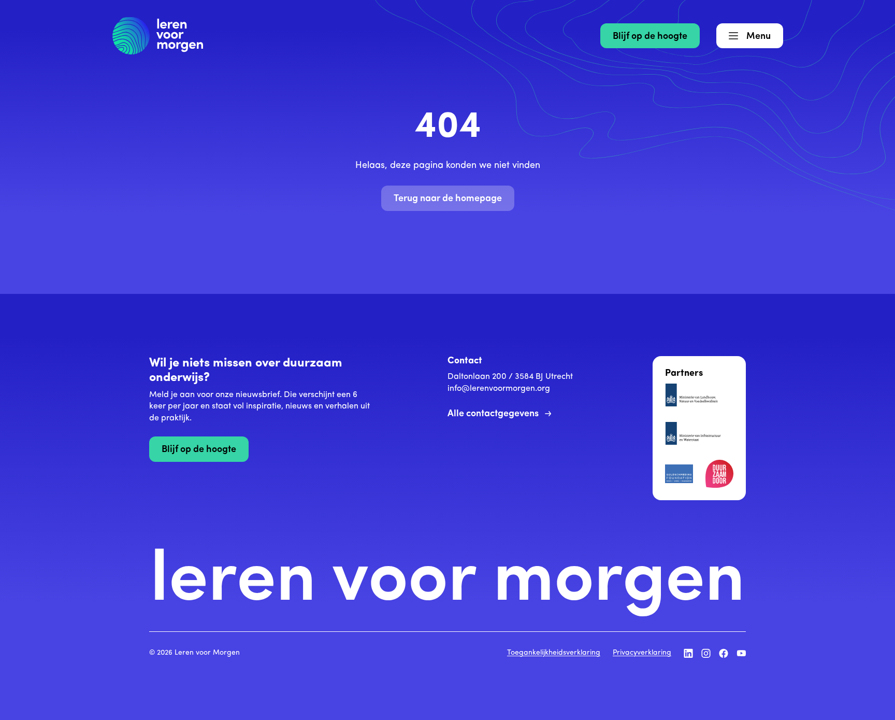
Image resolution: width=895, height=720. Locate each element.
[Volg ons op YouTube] (741, 653)
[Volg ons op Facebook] (723, 653)
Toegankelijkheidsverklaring (553, 653)
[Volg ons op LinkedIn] (688, 653)
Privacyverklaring (642, 653)
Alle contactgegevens (493, 414)
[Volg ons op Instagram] (706, 653)
